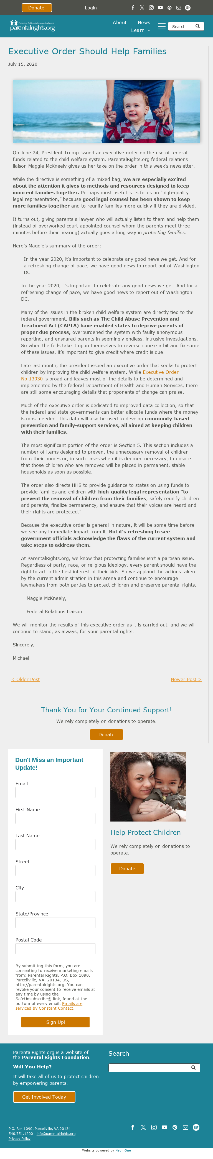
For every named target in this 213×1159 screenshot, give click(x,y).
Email (22, 783)
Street (22, 861)
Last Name (28, 835)
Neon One (123, 1150)
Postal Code (29, 939)
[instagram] (151, 8)
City (20, 887)
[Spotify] (187, 8)
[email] (178, 8)
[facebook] (133, 8)
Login (91, 7)
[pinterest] (169, 8)
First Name (28, 809)
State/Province (32, 913)
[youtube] (160, 8)
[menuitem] (119, 22)
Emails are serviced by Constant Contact (49, 1005)
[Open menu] (162, 26)
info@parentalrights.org (56, 1133)
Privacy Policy (20, 1138)
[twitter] (142, 8)
